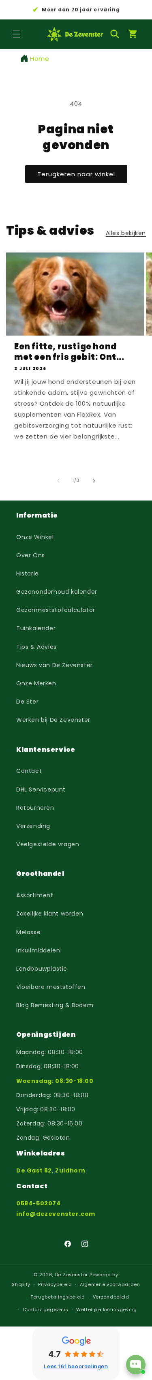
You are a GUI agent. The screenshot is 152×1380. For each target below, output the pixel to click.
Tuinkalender (36, 628)
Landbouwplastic (41, 969)
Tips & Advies (36, 647)
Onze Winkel (35, 537)
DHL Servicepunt (41, 789)
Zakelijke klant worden (49, 913)
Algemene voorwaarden (110, 1284)
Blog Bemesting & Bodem (54, 1005)
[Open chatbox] (136, 1364)
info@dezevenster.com (55, 1214)
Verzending (33, 826)
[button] (16, 34)
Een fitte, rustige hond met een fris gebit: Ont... (69, 351)
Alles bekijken (126, 233)
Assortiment (35, 895)
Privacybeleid (55, 1284)
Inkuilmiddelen (38, 950)
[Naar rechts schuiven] (94, 481)
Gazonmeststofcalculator (55, 610)
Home (39, 58)
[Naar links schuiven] (58, 481)
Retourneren (35, 808)
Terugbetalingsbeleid (57, 1297)
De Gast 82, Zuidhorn (51, 1170)
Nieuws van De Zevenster (54, 665)
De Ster (27, 701)
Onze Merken (36, 683)
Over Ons (30, 555)
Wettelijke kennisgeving (106, 1309)
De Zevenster (71, 1274)
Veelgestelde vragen (47, 844)
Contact (29, 771)
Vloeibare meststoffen (51, 987)
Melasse (28, 932)
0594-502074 (38, 1203)
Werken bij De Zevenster (53, 720)
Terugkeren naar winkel (76, 174)
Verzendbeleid (111, 1297)
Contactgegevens (46, 1309)
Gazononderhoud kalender (56, 592)
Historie (27, 573)
